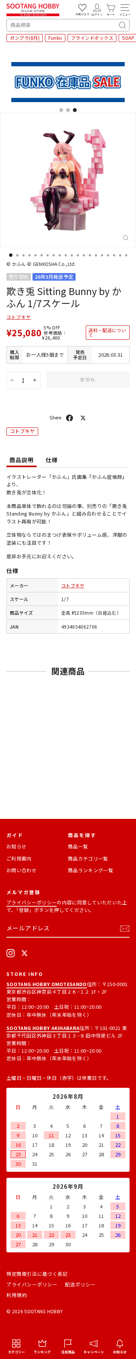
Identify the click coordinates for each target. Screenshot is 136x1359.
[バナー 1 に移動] (61, 110)
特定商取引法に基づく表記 (37, 1273)
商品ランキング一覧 (90, 870)
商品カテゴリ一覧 (88, 858)
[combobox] (68, 25)
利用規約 (16, 1294)
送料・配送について (107, 332)
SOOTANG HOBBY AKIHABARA (42, 1027)
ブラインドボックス (92, 37)
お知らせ (16, 846)
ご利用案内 (19, 858)
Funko (55, 37)
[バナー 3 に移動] (75, 110)
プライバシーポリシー (31, 902)
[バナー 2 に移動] (68, 110)
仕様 (52, 460)
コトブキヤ (18, 317)
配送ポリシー (80, 1284)
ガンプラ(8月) (25, 37)
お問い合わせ (21, 870)
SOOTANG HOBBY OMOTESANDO (46, 984)
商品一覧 (78, 846)
